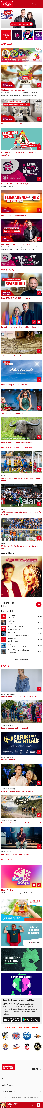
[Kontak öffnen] (33, 4)
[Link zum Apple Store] (12, 1020)
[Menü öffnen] (40, 4)
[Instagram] (40, 1069)
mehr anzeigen (21, 659)
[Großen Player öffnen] (33, 1105)
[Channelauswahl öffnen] (36, 4)
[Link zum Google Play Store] (31, 1020)
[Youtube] (33, 1069)
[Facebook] (36, 1069)
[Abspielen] (38, 1105)
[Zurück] (36, 863)
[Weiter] (40, 863)
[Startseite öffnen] (7, 4)
